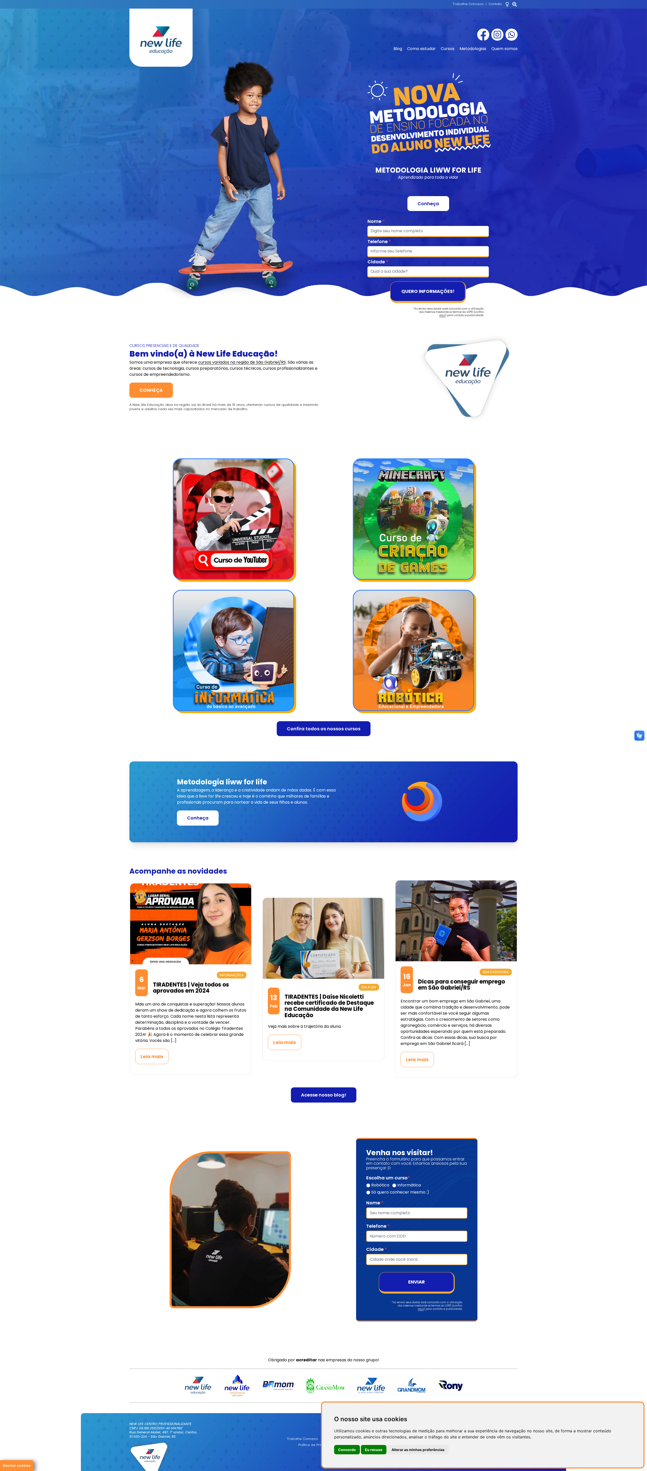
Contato (495, 4)
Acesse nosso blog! (323, 1095)
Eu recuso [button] (373, 1449)
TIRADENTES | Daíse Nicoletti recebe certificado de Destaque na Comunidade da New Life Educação (329, 1006)
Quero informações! (427, 291)
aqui (442, 315)
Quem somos (504, 49)
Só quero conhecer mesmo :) (399, 1192)
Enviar (416, 1282)
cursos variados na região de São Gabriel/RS (242, 362)
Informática (408, 1185)
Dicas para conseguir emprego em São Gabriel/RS (461, 985)
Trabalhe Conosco (468, 4)
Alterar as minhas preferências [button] (418, 1449)
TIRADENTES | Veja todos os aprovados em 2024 (191, 988)
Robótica (379, 1185)
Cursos (447, 49)
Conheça (428, 203)
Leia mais (152, 1056)
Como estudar (421, 49)
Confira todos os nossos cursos (323, 729)
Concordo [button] (347, 1449)
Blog (398, 49)
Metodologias (472, 49)
